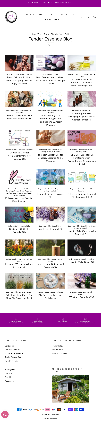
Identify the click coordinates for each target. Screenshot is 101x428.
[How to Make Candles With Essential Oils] (81, 215)
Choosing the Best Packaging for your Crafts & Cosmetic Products (82, 116)
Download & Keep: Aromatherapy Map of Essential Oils (19, 155)
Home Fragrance (56, 110)
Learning (30, 74)
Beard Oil (68, 14)
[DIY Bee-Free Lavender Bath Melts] (50, 281)
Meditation (28, 193)
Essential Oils (56, 149)
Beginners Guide (19, 74)
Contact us (9, 346)
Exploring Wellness (12, 191)
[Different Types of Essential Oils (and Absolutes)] (81, 177)
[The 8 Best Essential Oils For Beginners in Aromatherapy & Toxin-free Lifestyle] (81, 138)
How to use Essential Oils (50, 229)
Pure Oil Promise (11, 361)
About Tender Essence (14, 353)
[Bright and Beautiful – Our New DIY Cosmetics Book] (19, 281)
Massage (29, 149)
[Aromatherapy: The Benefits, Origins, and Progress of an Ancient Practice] (50, 99)
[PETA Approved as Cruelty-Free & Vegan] (19, 177)
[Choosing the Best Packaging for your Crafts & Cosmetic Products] (81, 99)
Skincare (19, 112)
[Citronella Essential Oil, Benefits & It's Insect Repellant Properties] (81, 63)
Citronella (84, 74)
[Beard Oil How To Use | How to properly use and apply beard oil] (19, 63)
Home (34, 34)
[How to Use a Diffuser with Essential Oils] (50, 247)
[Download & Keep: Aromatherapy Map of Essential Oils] (19, 138)
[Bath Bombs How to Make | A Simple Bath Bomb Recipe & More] (50, 63)
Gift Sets (53, 14)
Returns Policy (57, 350)
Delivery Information (13, 350)
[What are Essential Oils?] (81, 281)
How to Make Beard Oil (82, 262)
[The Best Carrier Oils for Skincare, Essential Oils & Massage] (50, 138)
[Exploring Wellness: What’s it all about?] (19, 247)
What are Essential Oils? (81, 297)
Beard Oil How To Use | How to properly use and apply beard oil (19, 80)
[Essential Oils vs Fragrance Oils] (50, 177)
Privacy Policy (57, 346)
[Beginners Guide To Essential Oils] (19, 215)
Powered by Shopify (50, 418)
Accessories (50, 19)
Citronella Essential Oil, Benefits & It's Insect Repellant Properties (81, 82)
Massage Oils (35, 14)
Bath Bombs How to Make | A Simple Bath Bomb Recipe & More (50, 80)
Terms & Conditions (59, 353)
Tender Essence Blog (46, 34)
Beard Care (9, 74)
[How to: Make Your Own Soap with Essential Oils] (19, 99)
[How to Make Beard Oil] (81, 247)
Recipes (56, 74)
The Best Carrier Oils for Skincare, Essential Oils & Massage (50, 157)
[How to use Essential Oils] (50, 215)
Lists (84, 152)
